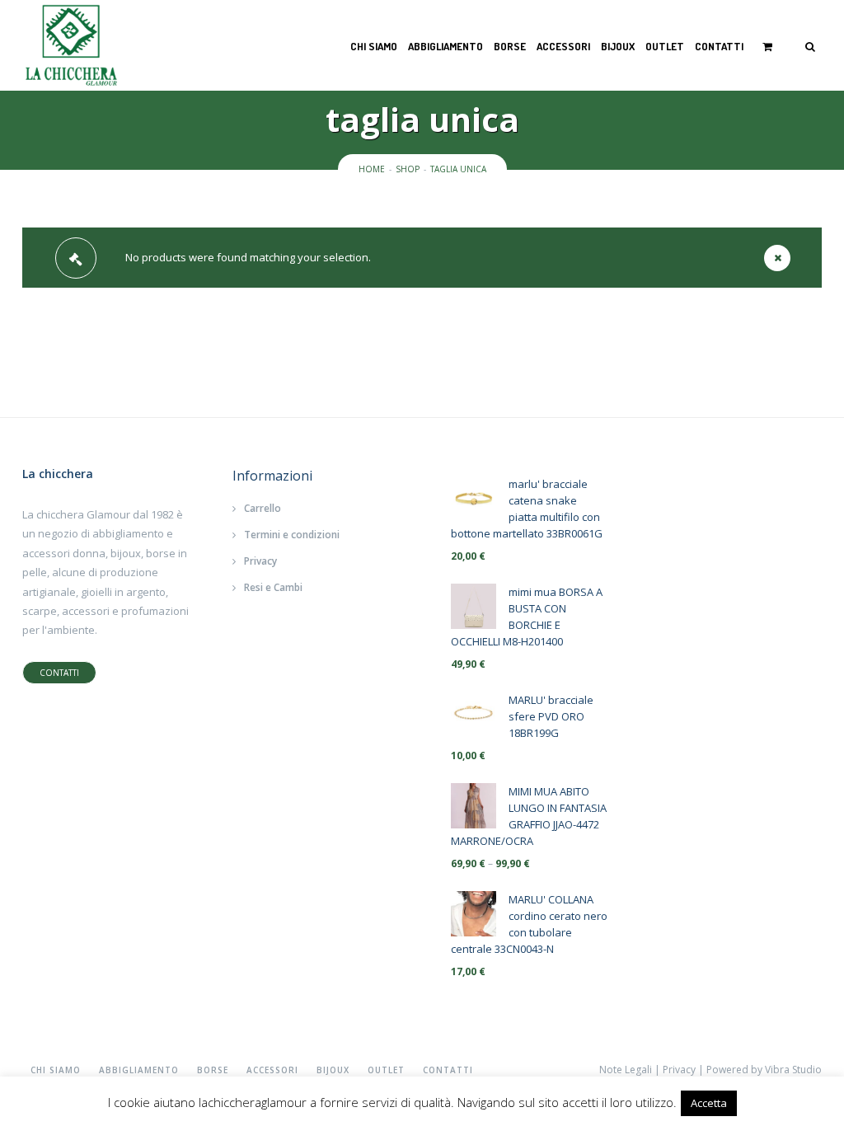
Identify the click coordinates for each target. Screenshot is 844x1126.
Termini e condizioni (292, 535)
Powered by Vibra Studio (764, 1070)
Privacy (260, 561)
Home (372, 169)
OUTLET (664, 46)
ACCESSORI (563, 46)
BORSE (510, 46)
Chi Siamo (373, 46)
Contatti (719, 46)
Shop (408, 169)
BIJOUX (618, 46)
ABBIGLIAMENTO (445, 46)
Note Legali (625, 1070)
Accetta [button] (709, 1103)
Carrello (262, 508)
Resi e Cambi (273, 587)
